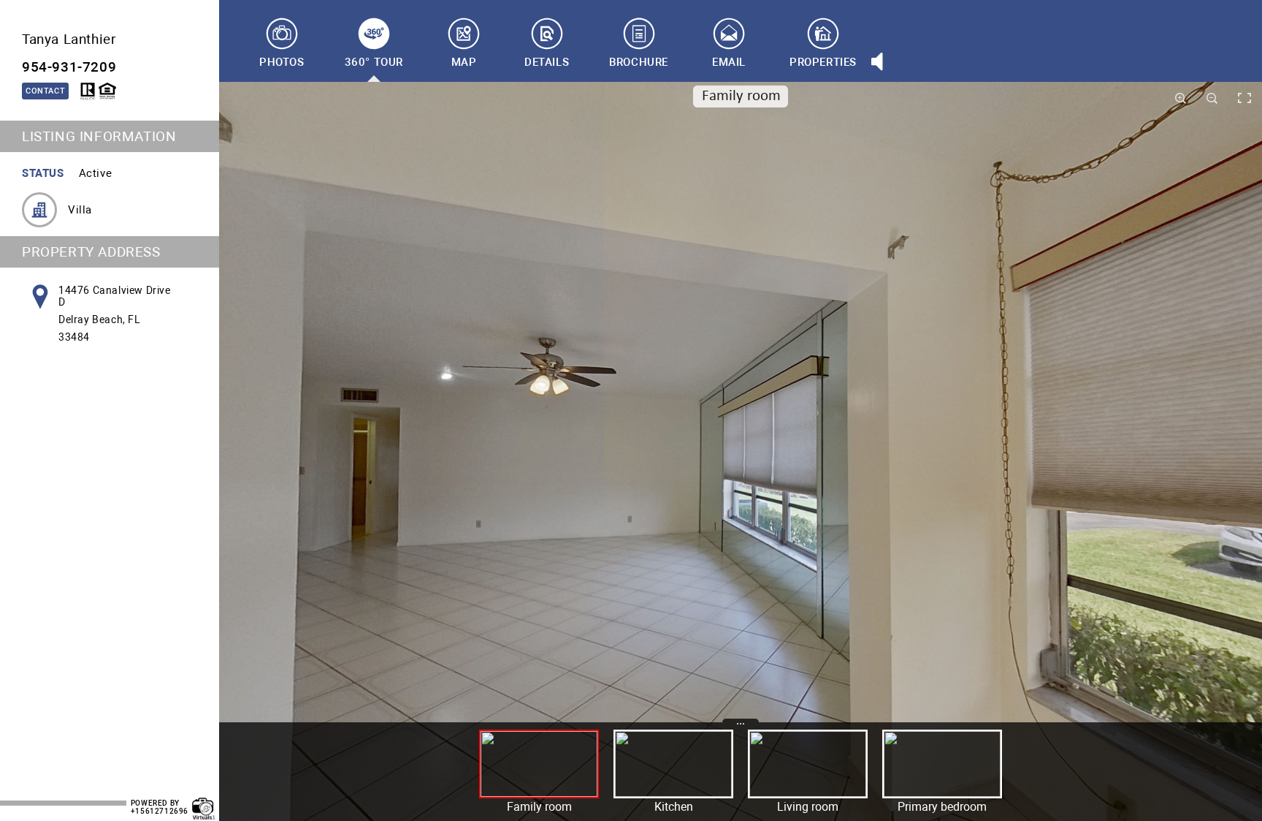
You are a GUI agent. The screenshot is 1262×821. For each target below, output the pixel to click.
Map (464, 62)
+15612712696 (159, 811)
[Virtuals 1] (203, 801)
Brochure (638, 62)
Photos (282, 62)
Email (729, 62)
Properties (823, 62)
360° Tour (374, 62)
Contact (45, 91)
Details (546, 62)
